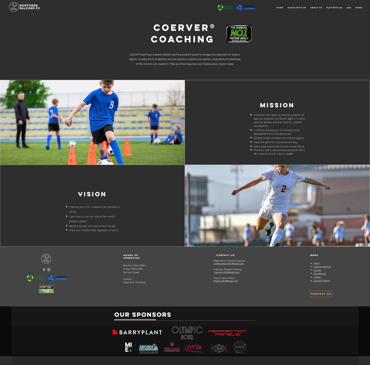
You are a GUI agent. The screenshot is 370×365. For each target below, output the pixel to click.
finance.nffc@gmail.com (226, 281)
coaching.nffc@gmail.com (226, 272)
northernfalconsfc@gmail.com (229, 263)
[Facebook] (44, 270)
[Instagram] (49, 270)
